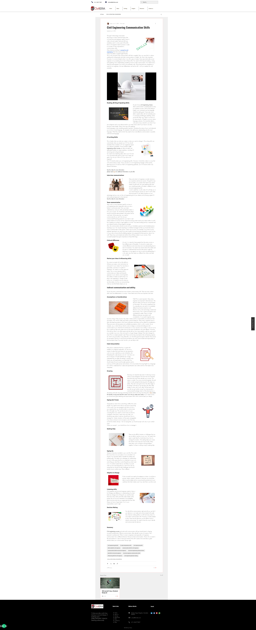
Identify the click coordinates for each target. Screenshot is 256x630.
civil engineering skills (138, 545)
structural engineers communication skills (131, 553)
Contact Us (117, 620)
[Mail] (106, 2)
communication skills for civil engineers (130, 548)
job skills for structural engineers (114, 553)
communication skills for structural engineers (117, 550)
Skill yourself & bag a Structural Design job (110, 592)
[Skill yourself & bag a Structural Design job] (110, 583)
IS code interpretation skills (125, 545)
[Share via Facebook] (107, 563)
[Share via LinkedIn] (114, 563)
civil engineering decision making (131, 555)
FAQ (116, 619)
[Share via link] (117, 563)
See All (161, 575)
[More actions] (155, 23)
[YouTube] (157, 613)
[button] (135, 8)
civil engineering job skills (113, 545)
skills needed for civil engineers (114, 548)
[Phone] (92, 2)
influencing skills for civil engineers (115, 555)
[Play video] (131, 86)
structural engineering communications (136, 550)
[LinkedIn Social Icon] (151, 613)
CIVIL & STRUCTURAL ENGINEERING (113, 14)
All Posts (102, 14)
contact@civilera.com (136, 617)
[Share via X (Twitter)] (110, 563)
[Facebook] (154, 613)
